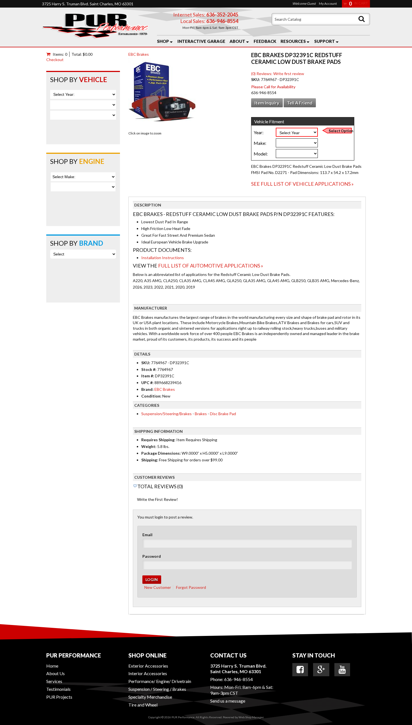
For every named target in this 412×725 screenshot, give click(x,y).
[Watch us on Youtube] (342, 669)
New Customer (157, 587)
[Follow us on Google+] (321, 669)
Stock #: (149, 369)
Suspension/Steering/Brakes (166, 413)
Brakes (201, 413)
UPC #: (147, 382)
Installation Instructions (162, 257)
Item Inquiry (266, 102)
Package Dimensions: (161, 453)
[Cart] (49, 54)
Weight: (148, 446)
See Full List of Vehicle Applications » (302, 184)
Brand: (147, 389)
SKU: (256, 79)
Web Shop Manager (251, 717)
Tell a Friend (300, 102)
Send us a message (227, 700)
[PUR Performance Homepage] (95, 27)
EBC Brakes (138, 54)
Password (151, 556)
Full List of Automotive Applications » (210, 265)
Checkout (55, 59)
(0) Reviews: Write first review (277, 73)
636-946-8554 (238, 679)
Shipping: (149, 459)
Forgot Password (191, 587)
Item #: (148, 375)
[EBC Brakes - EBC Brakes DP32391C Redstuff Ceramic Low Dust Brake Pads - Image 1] (163, 94)
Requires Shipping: (158, 439)
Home (52, 665)
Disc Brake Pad (223, 413)
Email (147, 534)
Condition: (151, 396)
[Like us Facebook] (300, 669)
